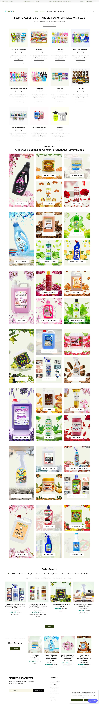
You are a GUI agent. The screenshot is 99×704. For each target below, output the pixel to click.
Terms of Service (55, 694)
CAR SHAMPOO (49, 526)
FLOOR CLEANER (49, 234)
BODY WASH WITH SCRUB (49, 292)
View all (49, 626)
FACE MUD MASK (48, 495)
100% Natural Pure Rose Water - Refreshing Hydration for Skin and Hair (51, 657)
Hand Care (60, 49)
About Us (53, 697)
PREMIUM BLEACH (77, 554)
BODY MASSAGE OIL (76, 320)
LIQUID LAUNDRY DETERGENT (49, 320)
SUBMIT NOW (38, 690)
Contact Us (53, 700)
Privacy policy (77, 700)
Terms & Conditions (55, 688)
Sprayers (60, 127)
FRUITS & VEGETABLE (77, 526)
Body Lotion (49, 203)
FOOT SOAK (49, 437)
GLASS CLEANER (48, 554)
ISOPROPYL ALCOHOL (49, 468)
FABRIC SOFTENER (21, 261)
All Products (49, 24)
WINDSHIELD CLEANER (49, 351)
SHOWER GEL (77, 292)
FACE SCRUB (77, 351)
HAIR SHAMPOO (49, 409)
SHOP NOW (15, 648)
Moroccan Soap (49, 175)
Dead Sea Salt (77, 437)
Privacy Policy (54, 691)
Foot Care (60, 88)
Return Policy (54, 684)
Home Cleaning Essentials (80, 49)
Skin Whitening (77, 175)
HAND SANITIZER (77, 409)
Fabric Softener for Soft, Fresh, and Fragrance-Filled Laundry (84, 657)
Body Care (39, 49)
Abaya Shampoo (21, 203)
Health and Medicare (18, 127)
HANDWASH (21, 320)
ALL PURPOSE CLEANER (77, 378)
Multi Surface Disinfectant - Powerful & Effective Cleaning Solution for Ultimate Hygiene (38, 606)
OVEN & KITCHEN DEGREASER (21, 495)
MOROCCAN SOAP (21, 378)
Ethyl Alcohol (49, 378)
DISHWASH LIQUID (77, 234)
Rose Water (76, 203)
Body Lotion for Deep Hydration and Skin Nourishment (34, 656)
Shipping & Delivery (55, 681)
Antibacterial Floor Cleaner (18, 88)
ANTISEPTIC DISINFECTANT (77, 495)
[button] (90, 11)
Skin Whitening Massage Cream (68, 656)
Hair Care (81, 88)
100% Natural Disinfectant (18, 49)
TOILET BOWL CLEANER (77, 261)
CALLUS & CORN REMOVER (49, 261)
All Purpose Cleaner (21, 437)
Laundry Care (39, 88)
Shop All (18, 62)
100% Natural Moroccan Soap (61, 604)
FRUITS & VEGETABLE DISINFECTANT (78, 468)
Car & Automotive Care (39, 127)
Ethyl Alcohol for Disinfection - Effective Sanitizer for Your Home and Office (15, 606)
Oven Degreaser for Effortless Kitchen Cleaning (83, 605)
